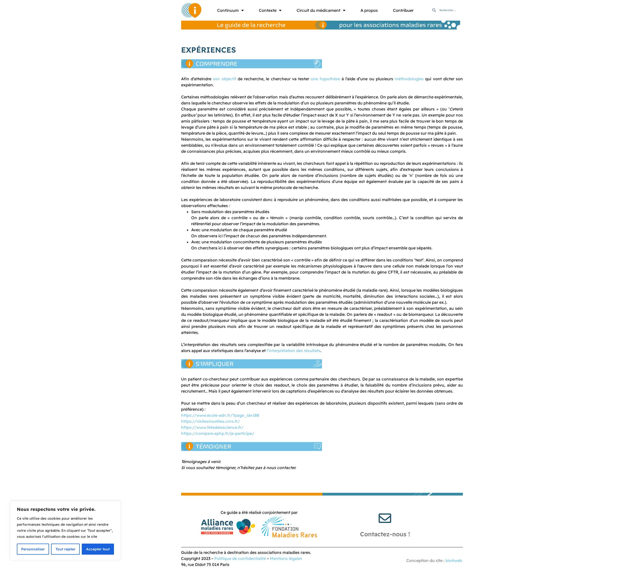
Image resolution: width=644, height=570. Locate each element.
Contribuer (403, 10)
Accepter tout (98, 549)
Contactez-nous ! (385, 534)
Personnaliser (33, 549)
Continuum (228, 10)
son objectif (224, 78)
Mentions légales (286, 558)
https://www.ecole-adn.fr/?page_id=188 (220, 415)
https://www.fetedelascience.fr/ (212, 427)
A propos (369, 10)
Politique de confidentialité (240, 558)
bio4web (454, 560)
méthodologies (409, 78)
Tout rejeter (65, 549)
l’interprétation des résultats (293, 350)
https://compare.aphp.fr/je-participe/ (217, 433)
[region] (65, 530)
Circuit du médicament (318, 10)
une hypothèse (325, 78)
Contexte (267, 10)
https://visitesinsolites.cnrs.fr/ (210, 421)
